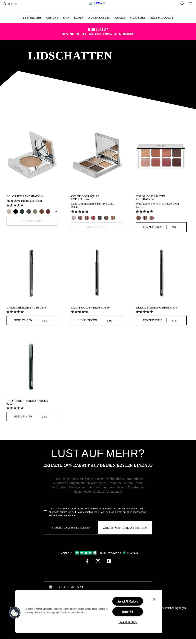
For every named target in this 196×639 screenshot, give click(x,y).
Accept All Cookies (128, 601)
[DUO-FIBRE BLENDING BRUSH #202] (32, 365)
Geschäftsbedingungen (172, 608)
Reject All (127, 612)
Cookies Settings (128, 622)
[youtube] (109, 561)
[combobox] (98, 587)
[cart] (190, 2)
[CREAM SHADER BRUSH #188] (32, 272)
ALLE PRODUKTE (161, 17)
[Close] (154, 599)
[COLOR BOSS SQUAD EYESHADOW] (96, 155)
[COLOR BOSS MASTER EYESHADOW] (161, 155)
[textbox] (98, 587)
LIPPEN (79, 17)
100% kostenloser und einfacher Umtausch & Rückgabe (98, 31)
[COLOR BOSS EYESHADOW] (32, 155)
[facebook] (87, 561)
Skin (66, 17)
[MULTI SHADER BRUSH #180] (96, 272)
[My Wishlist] (182, 4)
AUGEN (120, 17)
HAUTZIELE (137, 17)
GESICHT (52, 17)
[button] (15, 613)
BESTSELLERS (32, 17)
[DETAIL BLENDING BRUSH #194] (161, 272)
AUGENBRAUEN (99, 17)
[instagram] (98, 561)
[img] (8, 205)
